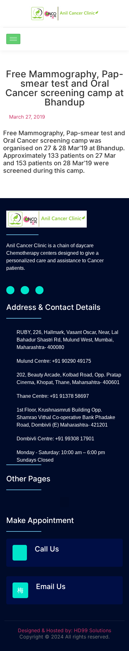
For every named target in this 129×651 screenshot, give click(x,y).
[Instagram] (25, 290)
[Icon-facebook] (10, 290)
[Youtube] (39, 290)
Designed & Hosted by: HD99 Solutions (64, 630)
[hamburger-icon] (13, 39)
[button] (64, 502)
